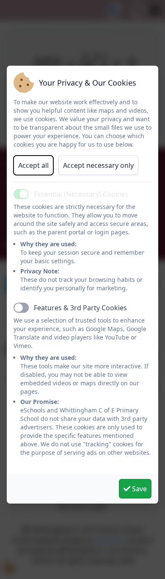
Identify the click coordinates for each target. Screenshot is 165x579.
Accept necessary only (98, 165)
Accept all (33, 165)
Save (138, 488)
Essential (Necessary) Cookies (81, 194)
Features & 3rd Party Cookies (80, 307)
